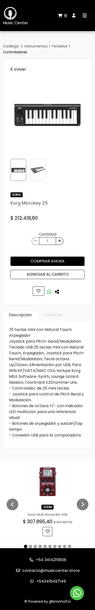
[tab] (20, 316)
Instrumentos (36, 46)
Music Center (15, 23)
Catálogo (11, 46)
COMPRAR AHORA (47, 261)
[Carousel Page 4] (40, 546)
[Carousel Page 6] (50, 546)
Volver (19, 69)
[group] (47, 114)
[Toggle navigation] (84, 15)
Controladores (15, 52)
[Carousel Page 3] (35, 546)
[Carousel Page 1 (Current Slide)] (25, 546)
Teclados (60, 46)
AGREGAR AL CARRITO (48, 274)
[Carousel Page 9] (64, 546)
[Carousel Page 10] (69, 546)
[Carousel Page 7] (55, 546)
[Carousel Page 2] (30, 546)
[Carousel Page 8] (59, 546)
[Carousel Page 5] (45, 546)
